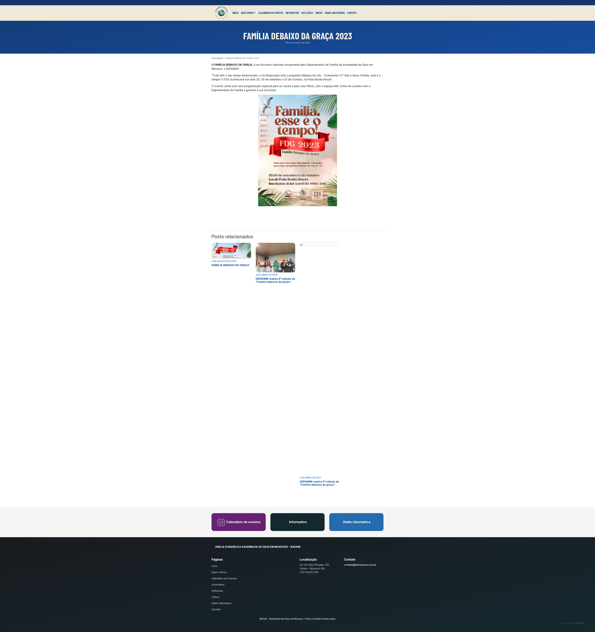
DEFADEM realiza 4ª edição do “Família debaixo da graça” (275, 280)
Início (235, 12)
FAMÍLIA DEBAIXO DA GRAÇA (230, 265)
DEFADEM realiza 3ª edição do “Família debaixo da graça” (319, 483)
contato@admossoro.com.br (360, 564)
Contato (352, 12)
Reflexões (307, 12)
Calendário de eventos (243, 522)
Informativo (292, 12)
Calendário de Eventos (270, 12)
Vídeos (318, 12)
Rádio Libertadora (335, 12)
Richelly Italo (579, 623)
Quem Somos (247, 12)
